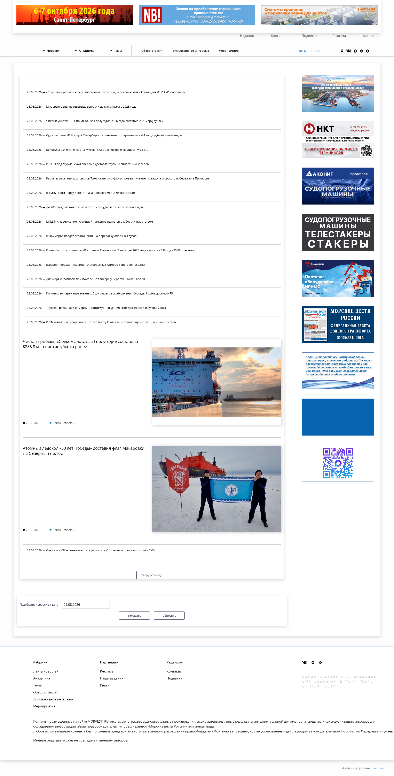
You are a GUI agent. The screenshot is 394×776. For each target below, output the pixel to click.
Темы (37, 685)
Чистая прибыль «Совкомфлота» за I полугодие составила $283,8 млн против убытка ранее (80, 344)
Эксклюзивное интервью (191, 51)
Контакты (370, 35)
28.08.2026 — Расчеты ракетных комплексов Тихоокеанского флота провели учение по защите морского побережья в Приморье (118, 178)
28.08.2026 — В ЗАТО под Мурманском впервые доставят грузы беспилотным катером (88, 164)
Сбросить (169, 615)
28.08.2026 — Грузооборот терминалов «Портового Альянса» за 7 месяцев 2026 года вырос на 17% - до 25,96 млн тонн (111, 250)
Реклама (339, 35)
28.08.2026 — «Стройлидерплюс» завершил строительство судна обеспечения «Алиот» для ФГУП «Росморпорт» (106, 92)
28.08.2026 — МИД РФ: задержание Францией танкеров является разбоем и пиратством (90, 221)
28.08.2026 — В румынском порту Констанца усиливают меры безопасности (81, 193)
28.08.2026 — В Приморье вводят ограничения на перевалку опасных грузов (81, 236)
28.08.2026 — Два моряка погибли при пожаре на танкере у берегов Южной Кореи (86, 279)
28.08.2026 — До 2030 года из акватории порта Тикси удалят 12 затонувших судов (85, 207)
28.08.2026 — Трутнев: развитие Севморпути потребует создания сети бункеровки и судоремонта (96, 308)
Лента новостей (45, 671)
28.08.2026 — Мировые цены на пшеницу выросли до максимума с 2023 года (81, 106)
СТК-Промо (377, 768)
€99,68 (315, 51)
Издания (247, 35)
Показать (134, 615)
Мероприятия (229, 51)
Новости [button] (53, 51)
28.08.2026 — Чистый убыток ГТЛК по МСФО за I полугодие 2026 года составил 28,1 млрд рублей (95, 121)
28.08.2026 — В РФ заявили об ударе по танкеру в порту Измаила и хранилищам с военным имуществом (101, 322)
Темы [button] (118, 51)
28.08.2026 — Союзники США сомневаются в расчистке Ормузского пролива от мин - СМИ (91, 550)
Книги (276, 35)
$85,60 (303, 51)
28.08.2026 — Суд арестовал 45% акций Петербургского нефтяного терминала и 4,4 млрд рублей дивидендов (104, 135)
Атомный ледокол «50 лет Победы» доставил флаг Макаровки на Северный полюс (83, 450)
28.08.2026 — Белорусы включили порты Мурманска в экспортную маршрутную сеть (87, 150)
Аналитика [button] (86, 51)
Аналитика (41, 678)
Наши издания (111, 678)
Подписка (309, 35)
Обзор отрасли (152, 51)
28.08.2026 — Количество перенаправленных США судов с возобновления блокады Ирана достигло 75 (100, 293)
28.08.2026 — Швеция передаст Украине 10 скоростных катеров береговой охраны (86, 265)
